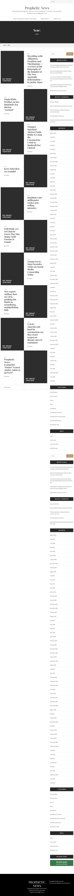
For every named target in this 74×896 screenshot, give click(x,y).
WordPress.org (53, 448)
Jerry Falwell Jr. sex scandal (12, 170)
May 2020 (52, 324)
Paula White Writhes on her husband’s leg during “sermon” (11, 104)
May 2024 (52, 226)
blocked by (63, 863)
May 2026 (52, 145)
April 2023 (52, 271)
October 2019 (53, 328)
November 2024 (54, 206)
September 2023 (54, 259)
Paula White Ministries (55, 420)
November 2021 (54, 299)
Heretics (57, 102)
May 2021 (52, 312)
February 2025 (53, 194)
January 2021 (53, 316)
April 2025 (52, 186)
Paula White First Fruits (56, 412)
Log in (51, 436)
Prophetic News (37, 8)
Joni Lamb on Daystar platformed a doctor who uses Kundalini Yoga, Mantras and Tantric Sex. (61, 78)
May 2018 (52, 356)
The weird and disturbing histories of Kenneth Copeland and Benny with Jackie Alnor (61, 66)
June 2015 (52, 377)
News (28, 53)
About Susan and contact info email (24, 18)
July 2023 (52, 267)
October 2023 (53, 255)
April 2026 (52, 149)
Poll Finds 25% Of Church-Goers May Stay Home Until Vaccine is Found (12, 235)
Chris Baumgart (54, 116)
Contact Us (57, 18)
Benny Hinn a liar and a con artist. (58, 90)
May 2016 (52, 364)
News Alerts (45, 18)
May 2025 (52, 182)
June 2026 (52, 141)
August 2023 (53, 263)
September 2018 (54, 344)
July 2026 (52, 137)
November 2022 (54, 279)
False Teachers (53, 396)
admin (30, 86)
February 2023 (53, 275)
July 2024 (52, 218)
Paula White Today (54, 424)
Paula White (53, 408)
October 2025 (53, 165)
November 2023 (54, 251)
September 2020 (54, 320)
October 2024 (53, 210)
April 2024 (52, 230)
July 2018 (52, 348)
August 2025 (53, 169)
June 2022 (52, 287)
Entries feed (53, 440)
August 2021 (53, 307)
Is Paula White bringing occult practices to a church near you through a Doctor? (61, 85)
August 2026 (53, 133)
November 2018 (54, 340)
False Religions (54, 392)
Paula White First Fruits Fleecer (57, 416)
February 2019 (53, 332)
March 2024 (53, 234)
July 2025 (52, 173)
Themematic (67, 883)
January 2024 (53, 243)
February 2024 (53, 238)
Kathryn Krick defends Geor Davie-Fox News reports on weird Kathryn (61, 72)
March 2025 (53, 190)
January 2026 (53, 157)
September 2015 (54, 372)
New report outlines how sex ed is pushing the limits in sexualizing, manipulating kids (11, 300)
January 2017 (53, 360)
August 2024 (53, 214)
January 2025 (53, 198)
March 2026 (53, 153)
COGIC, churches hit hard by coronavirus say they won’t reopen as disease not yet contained (35, 333)
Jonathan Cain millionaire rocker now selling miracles (34, 202)
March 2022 (53, 291)
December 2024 (54, 202)
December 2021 (54, 295)
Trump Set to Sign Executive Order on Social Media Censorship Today (35, 268)
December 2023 (54, 247)
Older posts (7, 387)
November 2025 (54, 161)
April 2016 (52, 368)
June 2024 (52, 222)
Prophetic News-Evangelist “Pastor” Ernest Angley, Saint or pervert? (12, 366)
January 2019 (53, 336)
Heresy (51, 400)
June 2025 (52, 178)
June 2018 (52, 352)
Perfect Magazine (57, 883)
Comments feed (54, 444)
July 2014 (52, 381)
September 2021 (54, 303)
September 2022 (54, 283)
